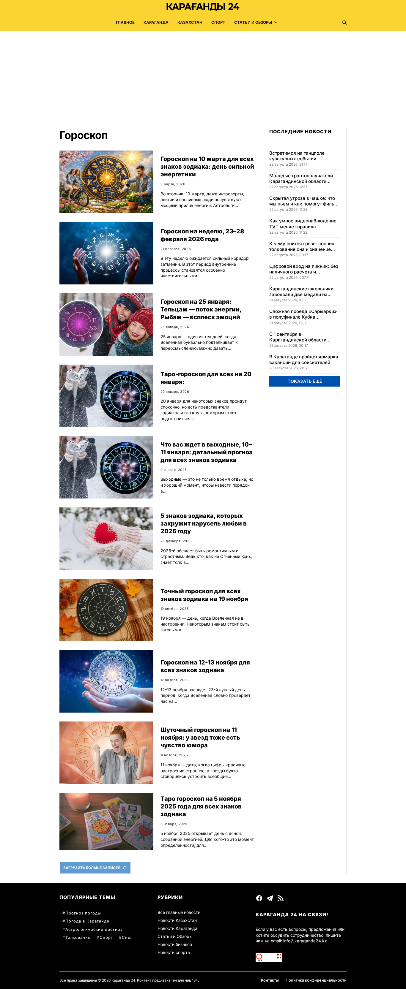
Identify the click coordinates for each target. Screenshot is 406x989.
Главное (125, 22)
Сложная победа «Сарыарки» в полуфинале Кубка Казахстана (303, 314)
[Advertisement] (203, 75)
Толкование (78, 937)
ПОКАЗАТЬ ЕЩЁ (304, 381)
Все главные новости (179, 912)
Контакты (270, 980)
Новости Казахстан (177, 920)
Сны (126, 937)
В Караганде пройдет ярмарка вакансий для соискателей (303, 359)
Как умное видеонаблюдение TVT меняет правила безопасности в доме (302, 223)
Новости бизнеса (175, 944)
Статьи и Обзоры (253, 22)
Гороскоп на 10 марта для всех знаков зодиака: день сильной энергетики (207, 166)
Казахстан (189, 22)
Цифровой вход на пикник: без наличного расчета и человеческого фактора (303, 269)
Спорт (218, 22)
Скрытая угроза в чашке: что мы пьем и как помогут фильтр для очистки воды (304, 201)
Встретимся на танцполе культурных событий (297, 156)
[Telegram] (269, 898)
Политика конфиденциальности (316, 980)
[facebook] (259, 898)
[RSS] (280, 898)
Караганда (156, 22)
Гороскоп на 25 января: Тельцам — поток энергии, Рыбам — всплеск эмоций (201, 309)
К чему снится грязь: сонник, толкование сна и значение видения (302, 246)
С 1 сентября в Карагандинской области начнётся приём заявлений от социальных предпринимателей (302, 337)
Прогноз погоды (83, 913)
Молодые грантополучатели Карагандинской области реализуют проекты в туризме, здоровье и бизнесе (304, 178)
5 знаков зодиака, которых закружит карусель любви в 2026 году (203, 523)
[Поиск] (344, 22)
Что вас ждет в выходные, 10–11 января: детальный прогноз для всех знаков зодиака (206, 452)
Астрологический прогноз (93, 929)
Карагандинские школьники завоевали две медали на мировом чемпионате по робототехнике (301, 291)
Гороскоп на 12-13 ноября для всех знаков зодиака (205, 666)
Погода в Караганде (87, 921)
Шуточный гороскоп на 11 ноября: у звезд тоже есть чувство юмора (200, 737)
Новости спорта (174, 952)
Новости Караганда (177, 928)
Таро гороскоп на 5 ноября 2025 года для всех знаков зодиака (201, 806)
